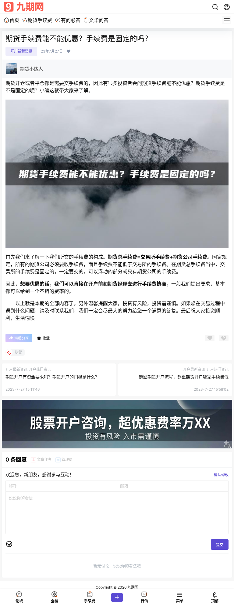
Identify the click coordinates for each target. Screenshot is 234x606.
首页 (14, 20)
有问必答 (70, 20)
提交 (219, 544)
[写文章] (117, 597)
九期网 (132, 587)
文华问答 (98, 20)
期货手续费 (40, 20)
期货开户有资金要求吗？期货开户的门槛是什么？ (52, 376)
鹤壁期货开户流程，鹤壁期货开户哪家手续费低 (184, 376)
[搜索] (215, 7)
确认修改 (221, 475)
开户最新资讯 (21, 51)
